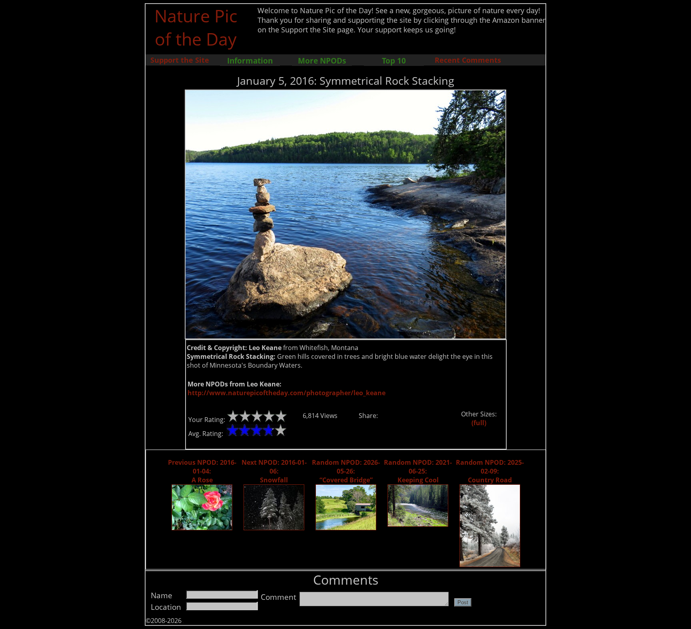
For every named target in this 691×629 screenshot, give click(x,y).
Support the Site (179, 60)
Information (250, 61)
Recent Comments (468, 60)
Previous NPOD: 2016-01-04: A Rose (202, 471)
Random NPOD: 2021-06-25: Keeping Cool (418, 471)
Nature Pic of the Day (195, 27)
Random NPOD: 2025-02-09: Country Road (490, 471)
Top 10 (394, 61)
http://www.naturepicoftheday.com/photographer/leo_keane (286, 392)
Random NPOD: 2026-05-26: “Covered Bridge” (346, 471)
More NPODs (322, 61)
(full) (478, 422)
